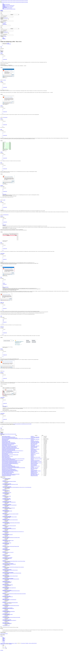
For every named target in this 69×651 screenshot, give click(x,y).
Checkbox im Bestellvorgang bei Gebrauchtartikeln (8, 472)
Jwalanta (8, 43)
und (5, 117)
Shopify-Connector (5, 513)
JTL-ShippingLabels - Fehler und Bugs (35, 437)
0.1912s (5, 647)
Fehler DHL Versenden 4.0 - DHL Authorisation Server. (8, 442)
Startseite (1, 633)
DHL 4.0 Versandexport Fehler (6, 555)
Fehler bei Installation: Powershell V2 (7, 478)
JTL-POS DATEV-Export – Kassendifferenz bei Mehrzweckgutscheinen (10, 463)
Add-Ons (16, 643)
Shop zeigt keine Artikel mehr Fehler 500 (7, 451)
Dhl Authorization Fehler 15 (5, 439)
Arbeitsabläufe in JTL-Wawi (34, 471)
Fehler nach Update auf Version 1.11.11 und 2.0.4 (7, 456)
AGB (3, 639)
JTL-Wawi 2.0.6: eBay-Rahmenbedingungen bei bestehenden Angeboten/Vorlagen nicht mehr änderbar (13, 467)
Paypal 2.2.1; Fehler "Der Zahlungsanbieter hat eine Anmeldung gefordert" (10, 452)
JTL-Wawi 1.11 (32, 438)
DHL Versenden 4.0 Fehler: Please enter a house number (9, 525)
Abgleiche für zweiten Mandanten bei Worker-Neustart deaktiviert (10, 602)
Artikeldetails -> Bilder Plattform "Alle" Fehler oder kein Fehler (9, 447)
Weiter (1, 46)
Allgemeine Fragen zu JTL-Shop (34, 472)
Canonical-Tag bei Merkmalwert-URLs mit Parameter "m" (9, 620)
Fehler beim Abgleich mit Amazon (5, 455)
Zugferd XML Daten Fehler (5, 440)
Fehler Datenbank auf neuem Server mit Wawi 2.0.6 (8, 444)
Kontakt (7, 633)
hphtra (1, 129)
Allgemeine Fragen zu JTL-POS (34, 463)
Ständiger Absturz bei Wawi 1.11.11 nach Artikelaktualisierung (8, 469)
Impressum (4, 640)
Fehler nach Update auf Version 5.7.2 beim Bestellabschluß (9, 443)
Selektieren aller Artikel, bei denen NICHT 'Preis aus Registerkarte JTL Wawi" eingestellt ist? (12, 460)
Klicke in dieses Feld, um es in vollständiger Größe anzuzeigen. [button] (9, 228)
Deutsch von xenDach (33, 643)
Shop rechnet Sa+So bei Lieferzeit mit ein (7, 468)
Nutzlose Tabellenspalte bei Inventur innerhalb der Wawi (9, 587)
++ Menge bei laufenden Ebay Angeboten (7, 473)
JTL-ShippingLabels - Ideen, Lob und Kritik (7, 557)
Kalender (5, 633)
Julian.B (1, 81)
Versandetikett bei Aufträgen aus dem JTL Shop (7, 471)
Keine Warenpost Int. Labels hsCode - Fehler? (8, 540)
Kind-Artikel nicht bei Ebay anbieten (6, 475)
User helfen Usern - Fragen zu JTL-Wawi (35, 460)
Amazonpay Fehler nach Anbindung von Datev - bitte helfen (9, 446)
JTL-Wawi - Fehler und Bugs (34, 444)
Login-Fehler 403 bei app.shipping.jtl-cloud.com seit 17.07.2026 (9, 437)
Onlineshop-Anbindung (33, 454)
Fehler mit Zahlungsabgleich (6, 543)
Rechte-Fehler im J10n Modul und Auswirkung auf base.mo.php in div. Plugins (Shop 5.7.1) (12, 450)
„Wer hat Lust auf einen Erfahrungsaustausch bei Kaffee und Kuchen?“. (9, 462)
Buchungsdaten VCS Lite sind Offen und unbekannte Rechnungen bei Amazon (11, 590)
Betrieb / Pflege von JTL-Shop (34, 443)
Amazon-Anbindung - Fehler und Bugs (7, 619)
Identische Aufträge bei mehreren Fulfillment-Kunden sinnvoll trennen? (11, 605)
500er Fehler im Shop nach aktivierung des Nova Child (9, 528)
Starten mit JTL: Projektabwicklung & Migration (36, 458)
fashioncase (1, 185)
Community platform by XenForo (7, 643)
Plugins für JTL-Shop (33, 452)
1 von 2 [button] (1, 47)
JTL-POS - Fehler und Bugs (34, 464)
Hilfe (3, 633)
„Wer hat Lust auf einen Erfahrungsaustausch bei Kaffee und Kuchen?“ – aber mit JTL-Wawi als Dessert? (13, 458)
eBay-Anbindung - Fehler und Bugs (34, 467)
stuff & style (1, 372)
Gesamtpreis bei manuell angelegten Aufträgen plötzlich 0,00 (8, 459)
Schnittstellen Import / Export (34, 446)
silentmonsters (2, 326)
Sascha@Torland (2, 253)
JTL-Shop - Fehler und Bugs (34, 450)
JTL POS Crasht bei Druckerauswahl (6, 464)
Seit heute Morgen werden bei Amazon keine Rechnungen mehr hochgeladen (11, 617)
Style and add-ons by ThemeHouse (25, 643)
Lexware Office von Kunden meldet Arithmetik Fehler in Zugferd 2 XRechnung (10, 448)
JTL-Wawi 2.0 (32, 440)
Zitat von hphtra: (4, 194)
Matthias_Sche (2, 302)
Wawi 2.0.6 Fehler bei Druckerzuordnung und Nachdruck (9, 481)
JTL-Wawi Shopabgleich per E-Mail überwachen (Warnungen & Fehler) (10, 454)
